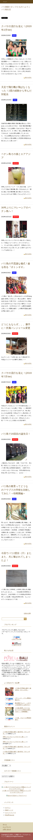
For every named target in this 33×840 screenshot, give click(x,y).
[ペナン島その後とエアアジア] (16, 183)
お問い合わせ (7, 829)
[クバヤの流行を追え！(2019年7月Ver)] (16, 402)
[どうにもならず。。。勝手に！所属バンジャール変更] (16, 353)
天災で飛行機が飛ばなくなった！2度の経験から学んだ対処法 (16, 91)
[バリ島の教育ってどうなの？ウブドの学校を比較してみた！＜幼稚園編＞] (16, 518)
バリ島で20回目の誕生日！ (15, 434)
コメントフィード (10, 812)
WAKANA (15, 163)
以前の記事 (27, 613)
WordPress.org (9, 815)
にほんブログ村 (16, 639)
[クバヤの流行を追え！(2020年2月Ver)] (16, 55)
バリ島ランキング (16, 645)
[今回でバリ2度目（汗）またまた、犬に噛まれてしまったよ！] (16, 585)
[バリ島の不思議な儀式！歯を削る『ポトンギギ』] (16, 292)
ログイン (7, 807)
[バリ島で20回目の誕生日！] (16, 459)
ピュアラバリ (7, 827)
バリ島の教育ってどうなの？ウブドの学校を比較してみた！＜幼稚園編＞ (15, 490)
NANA (14, 35)
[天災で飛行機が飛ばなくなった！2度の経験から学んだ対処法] (16, 119)
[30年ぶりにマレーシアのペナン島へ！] (16, 236)
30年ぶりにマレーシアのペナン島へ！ (14, 736)
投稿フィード (9, 810)
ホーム (5, 824)
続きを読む (28, 77)
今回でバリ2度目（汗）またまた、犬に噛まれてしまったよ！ (16, 557)
